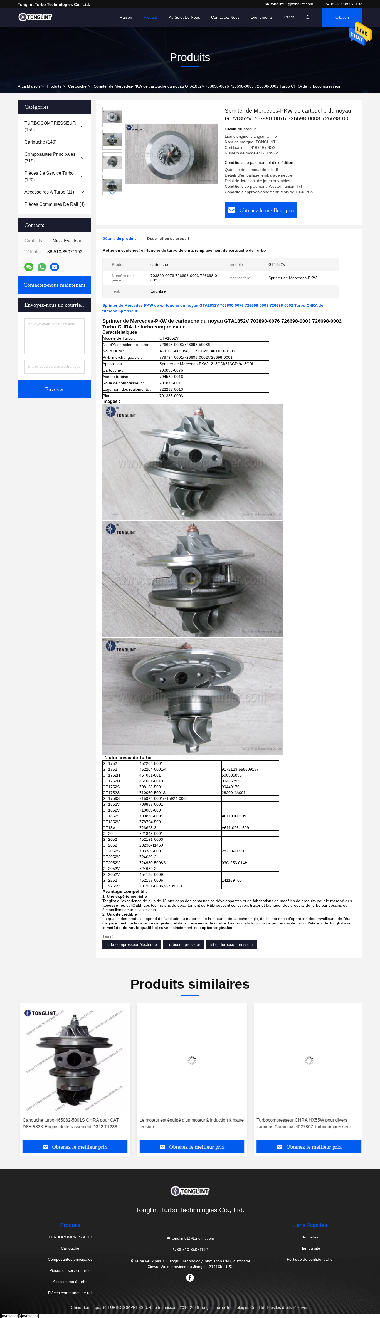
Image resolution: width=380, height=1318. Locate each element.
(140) (40, 142)
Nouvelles (310, 1237)
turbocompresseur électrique (131, 944)
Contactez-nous (225, 17)
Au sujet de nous (184, 17)
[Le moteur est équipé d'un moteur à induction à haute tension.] (190, 1060)
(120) (49, 176)
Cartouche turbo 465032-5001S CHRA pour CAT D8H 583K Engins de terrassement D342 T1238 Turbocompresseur (69, 1124)
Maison (125, 17)
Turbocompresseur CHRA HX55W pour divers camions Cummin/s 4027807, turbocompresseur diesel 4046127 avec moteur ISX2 (302, 1124)
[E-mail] (54, 267)
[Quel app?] (42, 267)
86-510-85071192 (346, 4)
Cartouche (77, 86)
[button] (112, 193)
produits (54, 86)
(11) (49, 192)
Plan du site (310, 1248)
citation (342, 17)
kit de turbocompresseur (231, 944)
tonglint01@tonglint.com (292, 4)
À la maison (29, 86)
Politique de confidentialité (310, 1259)
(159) (50, 126)
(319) (49, 157)
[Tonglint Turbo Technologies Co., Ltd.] (35, 17)
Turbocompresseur (183, 944)
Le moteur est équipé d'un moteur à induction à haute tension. (190, 1123)
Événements (262, 17)
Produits (150, 17)
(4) (54, 204)
